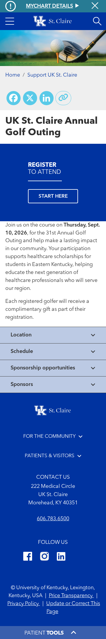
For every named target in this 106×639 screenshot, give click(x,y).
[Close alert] (95, 6)
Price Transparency (71, 595)
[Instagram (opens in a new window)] (44, 557)
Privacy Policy (23, 603)
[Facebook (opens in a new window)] (27, 557)
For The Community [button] (49, 436)
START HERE (53, 196)
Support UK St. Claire (52, 75)
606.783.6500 (53, 518)
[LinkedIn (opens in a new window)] (61, 557)
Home (12, 75)
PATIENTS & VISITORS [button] (49, 455)
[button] (9, 21)
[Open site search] (97, 21)
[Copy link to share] (63, 98)
